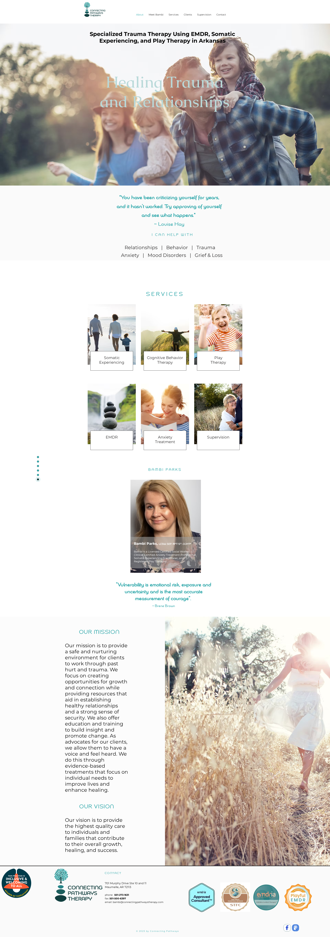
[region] (156, 542)
